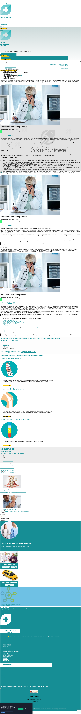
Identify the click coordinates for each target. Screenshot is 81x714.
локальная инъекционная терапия (12, 321)
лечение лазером (7, 332)
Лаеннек (4, 652)
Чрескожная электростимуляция (7, 656)
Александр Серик (21, 75)
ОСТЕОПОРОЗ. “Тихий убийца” (8, 472)
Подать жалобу (4, 684)
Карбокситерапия (5, 659)
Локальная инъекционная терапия (8, 655)
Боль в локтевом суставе (7, 470)
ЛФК (4, 324)
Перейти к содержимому (6, 1)
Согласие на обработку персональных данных (11, 612)
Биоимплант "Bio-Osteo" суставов (12, 389)
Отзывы (2, 672)
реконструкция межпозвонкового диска (13, 322)
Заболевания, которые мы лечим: (8, 641)
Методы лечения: (4, 648)
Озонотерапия (5, 658)
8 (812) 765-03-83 (7, 135)
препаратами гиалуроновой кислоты (32, 327)
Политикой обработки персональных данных (7, 711)
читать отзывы (4, 689)
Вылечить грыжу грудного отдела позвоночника (13, 492)
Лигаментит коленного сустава (8, 513)
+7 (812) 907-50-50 (64, 65)
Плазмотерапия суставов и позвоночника (15, 419)
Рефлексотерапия (5, 657)
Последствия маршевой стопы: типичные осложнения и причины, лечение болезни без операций (25, 466)
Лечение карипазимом (6, 660)
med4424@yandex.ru (10, 634)
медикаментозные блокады (10, 323)
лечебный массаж (7, 325)
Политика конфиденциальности (7, 679)
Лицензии (2, 677)
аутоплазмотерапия (8, 320)
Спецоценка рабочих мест (6, 613)
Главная (5, 61)
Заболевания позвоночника (7, 644)
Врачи (1, 668)
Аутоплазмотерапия (6, 653)
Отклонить (27, 708)
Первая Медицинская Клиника (8, 3)
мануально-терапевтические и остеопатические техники (18, 326)
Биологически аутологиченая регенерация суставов (10, 650)
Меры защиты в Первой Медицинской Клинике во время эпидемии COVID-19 (10, 605)
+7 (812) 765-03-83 (5, 17)
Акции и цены (3, 670)
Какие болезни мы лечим (9, 62)
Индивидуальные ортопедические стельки (9, 661)
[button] (4, 19)
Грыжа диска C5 (4, 490)
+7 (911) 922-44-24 (10, 632)
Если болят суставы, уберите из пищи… (10, 509)
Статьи (12, 74)
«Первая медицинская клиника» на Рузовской (20, 688)
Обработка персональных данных (8, 682)
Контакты (2, 675)
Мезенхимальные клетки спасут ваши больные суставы (15, 511)
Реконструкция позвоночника (10, 358)
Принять (20, 708)
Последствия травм (5, 646)
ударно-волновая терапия (10, 328)
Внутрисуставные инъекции (7, 654)
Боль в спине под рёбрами (7, 468)
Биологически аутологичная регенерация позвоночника (11, 651)
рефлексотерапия (7, 331)
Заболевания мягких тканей (7, 645)
